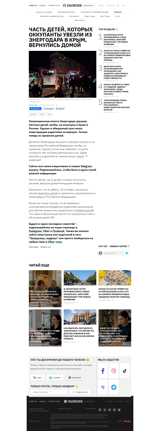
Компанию (111, 5)
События (117, 12)
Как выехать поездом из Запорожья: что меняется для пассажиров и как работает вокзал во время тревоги (79, 333)
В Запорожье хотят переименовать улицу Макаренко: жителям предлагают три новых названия (116, 40)
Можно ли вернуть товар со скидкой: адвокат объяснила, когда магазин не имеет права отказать (116, 89)
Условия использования (36, 408)
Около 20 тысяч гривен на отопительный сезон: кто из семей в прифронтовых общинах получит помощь (117, 55)
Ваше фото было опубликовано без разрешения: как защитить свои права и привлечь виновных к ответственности (116, 72)
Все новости (80, 20)
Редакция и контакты (64, 408)
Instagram (35, 231)
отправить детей (84, 210)
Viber (46, 231)
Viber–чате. (55, 241)
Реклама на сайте (91, 408)
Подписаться (81, 392)
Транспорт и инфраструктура (52, 16)
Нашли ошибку (33, 247)
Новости (33, 5)
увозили (81, 121)
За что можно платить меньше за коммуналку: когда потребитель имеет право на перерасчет (44, 296)
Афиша (42, 5)
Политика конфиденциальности (39, 410)
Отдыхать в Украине (44, 12)
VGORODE (75, 401)
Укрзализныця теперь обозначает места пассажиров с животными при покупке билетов (117, 105)
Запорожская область (66, 12)
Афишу (101, 5)
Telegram (57, 378)
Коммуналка (74, 16)
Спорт (117, 16)
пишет (80, 156)
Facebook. (59, 231)
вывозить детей (47, 193)
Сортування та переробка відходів (95, 12)
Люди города (89, 16)
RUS (123, 5)
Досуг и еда (105, 16)
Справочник (54, 5)
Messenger (76, 378)
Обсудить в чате (45, 247)
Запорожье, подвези (43, 238)
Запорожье (89, 401)
